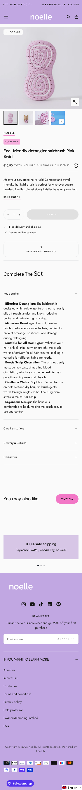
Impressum (10, 678)
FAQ (6, 726)
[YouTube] (32, 604)
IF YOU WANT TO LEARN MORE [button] (26, 659)
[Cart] (76, 17)
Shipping (43, 165)
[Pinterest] (58, 604)
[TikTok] (41, 604)
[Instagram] (23, 604)
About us (9, 670)
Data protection (13, 710)
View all (67, 498)
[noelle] (20, 586)
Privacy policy (12, 702)
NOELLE (9, 133)
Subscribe (66, 639)
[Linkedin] (49, 604)
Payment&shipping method (20, 718)
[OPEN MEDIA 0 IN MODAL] (75, 102)
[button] (6, 16)
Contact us (10, 686)
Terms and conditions (17, 694)
